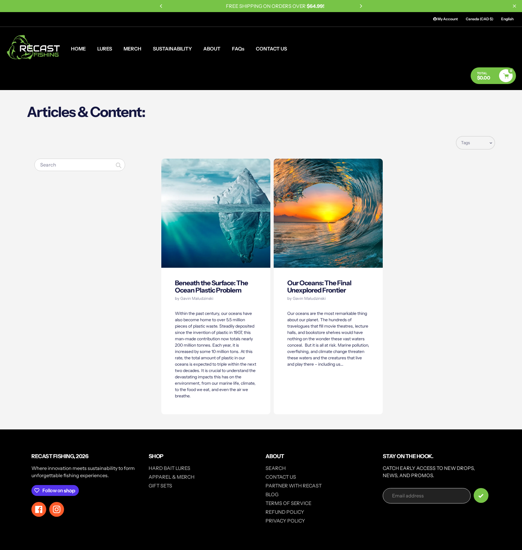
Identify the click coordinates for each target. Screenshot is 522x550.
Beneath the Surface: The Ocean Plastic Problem (211, 286)
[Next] (361, 6)
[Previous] (161, 6)
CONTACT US (281, 477)
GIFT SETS (160, 486)
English (507, 19)
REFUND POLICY (285, 512)
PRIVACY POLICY (285, 521)
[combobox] (79, 165)
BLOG (272, 494)
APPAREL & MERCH (172, 477)
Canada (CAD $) (479, 19)
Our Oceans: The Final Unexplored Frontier (319, 286)
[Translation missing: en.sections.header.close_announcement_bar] (514, 6)
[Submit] (481, 495)
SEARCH (276, 468)
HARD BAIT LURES (169, 468)
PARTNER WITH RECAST (294, 486)
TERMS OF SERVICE (288, 503)
